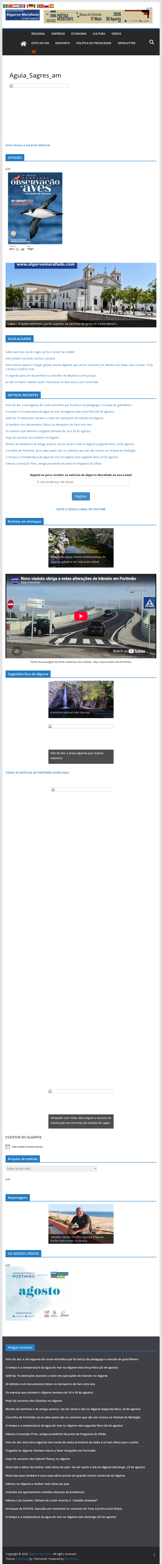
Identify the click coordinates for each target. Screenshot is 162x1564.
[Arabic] (5, 6)
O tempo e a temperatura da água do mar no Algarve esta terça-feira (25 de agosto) (60, 411)
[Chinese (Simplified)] (10, 6)
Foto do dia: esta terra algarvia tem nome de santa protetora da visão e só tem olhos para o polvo (72, 1442)
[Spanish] (51, 6)
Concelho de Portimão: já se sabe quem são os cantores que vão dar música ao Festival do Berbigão (71, 450)
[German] (31, 6)
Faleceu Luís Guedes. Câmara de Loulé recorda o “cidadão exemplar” (52, 1500)
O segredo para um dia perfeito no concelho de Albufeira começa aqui (51, 375)
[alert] (81, 1146)
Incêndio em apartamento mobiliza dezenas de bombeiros (45, 1492)
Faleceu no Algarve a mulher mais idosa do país (37, 1484)
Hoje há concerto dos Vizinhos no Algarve (32, 437)
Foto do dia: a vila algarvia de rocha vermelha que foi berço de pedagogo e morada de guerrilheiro (69, 405)
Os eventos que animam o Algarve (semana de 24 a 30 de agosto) (48, 431)
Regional (38, 33)
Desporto (62, 43)
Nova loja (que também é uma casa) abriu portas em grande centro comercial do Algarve (65, 1475)
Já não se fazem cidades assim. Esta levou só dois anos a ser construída (52, 382)
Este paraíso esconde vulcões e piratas (30, 358)
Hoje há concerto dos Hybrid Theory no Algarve (38, 1459)
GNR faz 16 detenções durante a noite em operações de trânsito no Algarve (54, 418)
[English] (21, 6)
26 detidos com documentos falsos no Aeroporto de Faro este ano (49, 424)
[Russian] (46, 6)
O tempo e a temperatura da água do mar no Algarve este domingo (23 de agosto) (61, 1517)
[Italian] (36, 6)
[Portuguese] (34, 51)
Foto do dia (40, 43)
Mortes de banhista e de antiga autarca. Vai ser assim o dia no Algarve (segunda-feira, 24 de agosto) (70, 444)
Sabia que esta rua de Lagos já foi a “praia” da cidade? (40, 352)
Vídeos (116, 33)
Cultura (99, 33)
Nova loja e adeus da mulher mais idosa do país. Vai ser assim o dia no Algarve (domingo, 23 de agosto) (75, 1467)
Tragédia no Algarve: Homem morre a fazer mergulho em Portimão (51, 1450)
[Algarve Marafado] (23, 43)
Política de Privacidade (93, 43)
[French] (26, 6)
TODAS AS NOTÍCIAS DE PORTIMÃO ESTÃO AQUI (37, 772)
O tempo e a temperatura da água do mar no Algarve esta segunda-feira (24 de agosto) (62, 457)
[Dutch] (15, 6)
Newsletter (126, 43)
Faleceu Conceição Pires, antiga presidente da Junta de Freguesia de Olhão (53, 463)
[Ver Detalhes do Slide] (81, 295)
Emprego (58, 33)
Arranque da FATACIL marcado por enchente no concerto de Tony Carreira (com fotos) (64, 1508)
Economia (78, 33)
